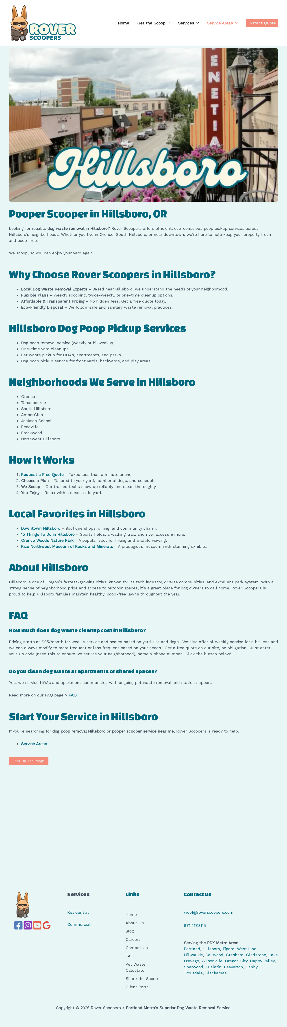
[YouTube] (37, 925)
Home (123, 23)
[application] (167, 23)
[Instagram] (28, 925)
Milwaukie (193, 954)
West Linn (247, 948)
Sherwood (193, 967)
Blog (130, 931)
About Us (135, 922)
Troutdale (193, 973)
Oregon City (236, 960)
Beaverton (233, 967)
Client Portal (138, 986)
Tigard (228, 948)
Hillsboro (211, 948)
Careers (133, 939)
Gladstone (256, 954)
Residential (78, 912)
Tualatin (214, 967)
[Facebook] (18, 925)
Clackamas (216, 973)
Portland (192, 948)
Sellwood (214, 954)
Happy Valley (262, 960)
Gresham (235, 954)
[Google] (46, 925)
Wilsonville (212, 960)
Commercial (79, 924)
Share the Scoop (142, 978)
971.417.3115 (195, 925)
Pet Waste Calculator (136, 967)
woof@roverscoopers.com (208, 912)
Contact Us (137, 947)
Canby (251, 967)
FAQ (130, 956)
